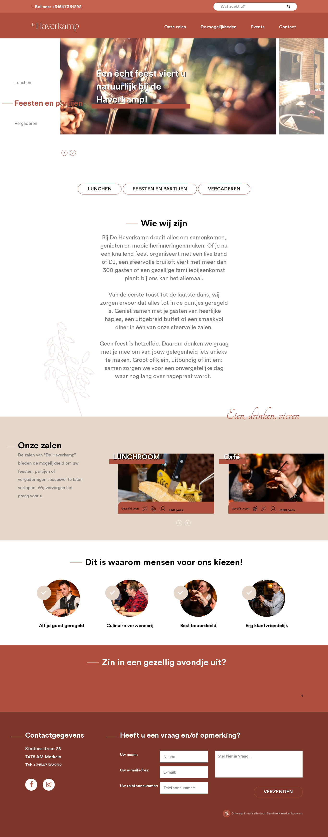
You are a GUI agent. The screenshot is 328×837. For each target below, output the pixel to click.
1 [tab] (302, 696)
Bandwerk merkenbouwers (285, 813)
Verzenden (278, 791)
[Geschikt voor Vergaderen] (153, 508)
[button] (24, 83)
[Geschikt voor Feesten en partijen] (144, 508)
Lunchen (100, 189)
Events (258, 27)
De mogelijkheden (218, 27)
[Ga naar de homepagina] (55, 27)
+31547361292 (66, 7)
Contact (287, 27)
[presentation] (64, 153)
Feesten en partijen (160, 189)
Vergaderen (224, 189)
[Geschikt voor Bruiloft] (255, 508)
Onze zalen (175, 27)
